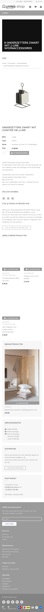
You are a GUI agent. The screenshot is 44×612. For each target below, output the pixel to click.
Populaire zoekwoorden (10, 569)
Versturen (9, 524)
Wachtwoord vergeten (10, 589)
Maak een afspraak (15, 468)
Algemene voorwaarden (10, 549)
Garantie (5, 557)
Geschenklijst (6, 581)
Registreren (28, 1)
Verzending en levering (10, 552)
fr (39, 1)
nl (36, 1)
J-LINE (14, 137)
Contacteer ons (7, 537)
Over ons (5, 531)
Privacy (4, 539)
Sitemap (5, 566)
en (41, 1)
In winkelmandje (22, 403)
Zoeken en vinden (8, 563)
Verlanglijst (6, 578)
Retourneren (6, 554)
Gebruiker (6, 575)
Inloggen (19, 1)
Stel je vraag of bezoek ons (16, 228)
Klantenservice (7, 545)
